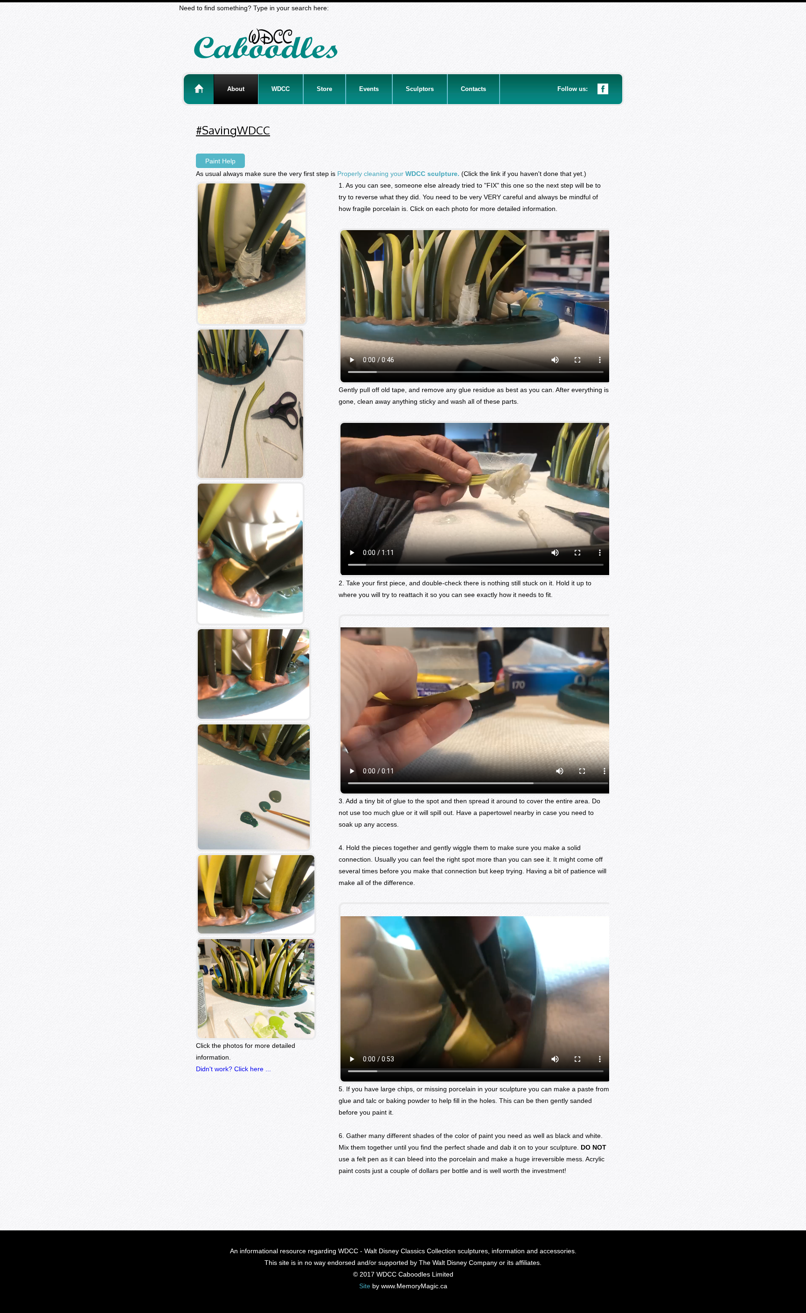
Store (324, 88)
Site (364, 1286)
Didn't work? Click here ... (233, 1069)
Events (369, 88)
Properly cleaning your (398, 173)
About (235, 88)
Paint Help (220, 161)
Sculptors (420, 88)
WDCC (280, 88)
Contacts (473, 88)
